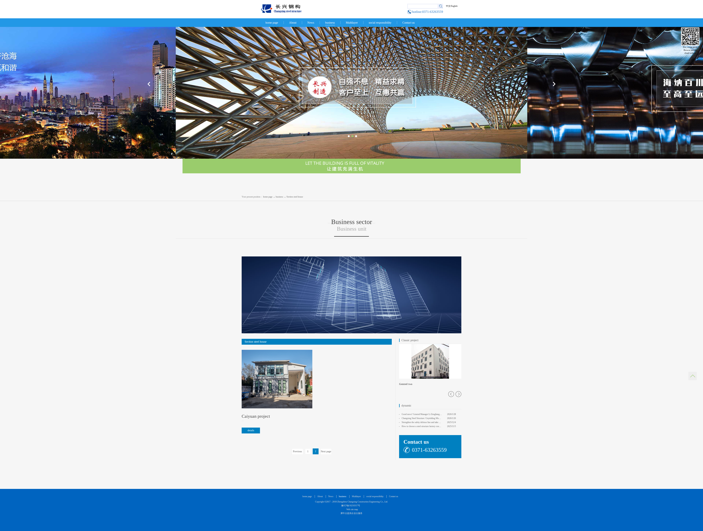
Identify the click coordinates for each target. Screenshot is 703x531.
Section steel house (295, 196)
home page (271, 22)
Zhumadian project (410, 384)
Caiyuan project (256, 416)
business (279, 196)
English (454, 6)
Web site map (351, 509)
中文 (448, 6)
